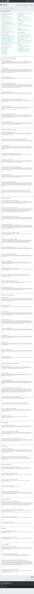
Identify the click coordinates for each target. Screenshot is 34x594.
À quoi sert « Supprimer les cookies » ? (5, 21)
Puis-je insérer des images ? (4, 50)
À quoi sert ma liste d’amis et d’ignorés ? (22, 29)
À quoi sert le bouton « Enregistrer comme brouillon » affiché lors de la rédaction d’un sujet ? (8, 43)
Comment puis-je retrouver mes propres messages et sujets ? (24, 37)
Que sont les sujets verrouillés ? (5, 53)
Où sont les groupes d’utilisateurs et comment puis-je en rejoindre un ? (24, 17)
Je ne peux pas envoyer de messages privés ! (22, 24)
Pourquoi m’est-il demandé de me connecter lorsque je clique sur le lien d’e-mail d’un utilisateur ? (8, 32)
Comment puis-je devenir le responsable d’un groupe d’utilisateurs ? (23, 18)
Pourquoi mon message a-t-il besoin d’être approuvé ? (7, 44)
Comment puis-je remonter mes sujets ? (6, 45)
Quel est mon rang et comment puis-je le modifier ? (7, 31)
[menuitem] (32, 1)
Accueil (2, 579)
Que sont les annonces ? (4, 51)
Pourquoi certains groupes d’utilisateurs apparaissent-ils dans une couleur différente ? (24, 20)
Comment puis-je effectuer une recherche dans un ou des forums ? (24, 34)
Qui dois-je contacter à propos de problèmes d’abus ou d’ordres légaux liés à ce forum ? (24, 50)
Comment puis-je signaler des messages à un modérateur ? (8, 42)
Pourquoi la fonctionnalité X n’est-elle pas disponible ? (23, 49)
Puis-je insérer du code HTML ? (5, 48)
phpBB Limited (19, 547)
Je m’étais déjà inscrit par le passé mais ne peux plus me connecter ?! (8, 18)
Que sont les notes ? (3, 52)
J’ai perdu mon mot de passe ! (4, 19)
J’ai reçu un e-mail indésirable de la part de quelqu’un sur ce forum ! (24, 26)
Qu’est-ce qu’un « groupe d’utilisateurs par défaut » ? (23, 21)
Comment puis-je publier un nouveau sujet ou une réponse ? (8, 35)
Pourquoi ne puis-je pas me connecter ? (6, 17)
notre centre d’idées (3, 555)
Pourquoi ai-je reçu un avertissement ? (5, 41)
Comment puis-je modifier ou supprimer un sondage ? (7, 39)
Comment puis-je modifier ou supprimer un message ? (7, 36)
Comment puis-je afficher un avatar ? (5, 30)
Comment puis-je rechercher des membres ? (22, 36)
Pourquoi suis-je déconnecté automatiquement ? (7, 20)
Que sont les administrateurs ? (21, 14)
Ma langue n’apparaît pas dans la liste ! (5, 28)
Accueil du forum (7, 579)
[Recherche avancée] (9, 1)
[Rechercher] (7, 1)
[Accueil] (3, 5)
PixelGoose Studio (9, 583)
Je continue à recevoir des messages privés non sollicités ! (24, 25)
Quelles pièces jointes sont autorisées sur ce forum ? (23, 45)
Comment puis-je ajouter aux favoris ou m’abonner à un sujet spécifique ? (24, 41)
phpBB (5, 582)
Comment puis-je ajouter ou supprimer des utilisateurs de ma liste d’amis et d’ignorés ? (24, 30)
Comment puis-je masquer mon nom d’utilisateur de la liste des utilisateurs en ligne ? (8, 25)
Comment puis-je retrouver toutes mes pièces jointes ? (23, 46)
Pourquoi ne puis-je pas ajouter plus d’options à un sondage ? (8, 38)
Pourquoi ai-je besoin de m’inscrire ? (5, 14)
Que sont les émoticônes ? (4, 49)
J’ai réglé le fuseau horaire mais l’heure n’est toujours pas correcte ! (8, 27)
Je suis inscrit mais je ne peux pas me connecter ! (7, 16)
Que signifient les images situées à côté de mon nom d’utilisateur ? (7, 29)
